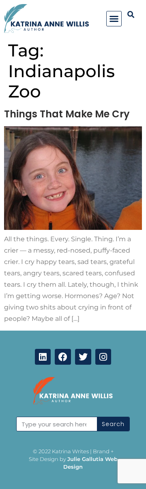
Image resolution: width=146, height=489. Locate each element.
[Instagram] (103, 357)
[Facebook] (63, 357)
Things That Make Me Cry (67, 114)
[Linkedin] (43, 357)
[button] (114, 18)
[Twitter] (83, 357)
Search (113, 424)
